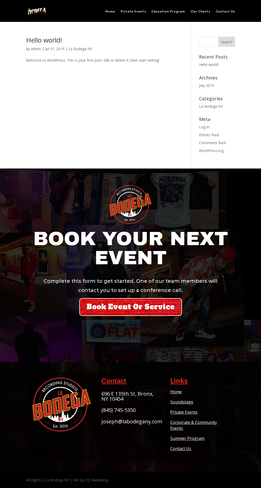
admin (36, 48)
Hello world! (44, 40)
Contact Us (225, 11)
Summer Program (187, 438)
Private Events (133, 11)
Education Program (168, 11)
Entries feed (209, 134)
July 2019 (206, 85)
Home (110, 11)
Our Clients (200, 11)
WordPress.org (211, 150)
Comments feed (212, 142)
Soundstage (181, 402)
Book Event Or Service (131, 307)
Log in (204, 126)
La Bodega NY (80, 48)
